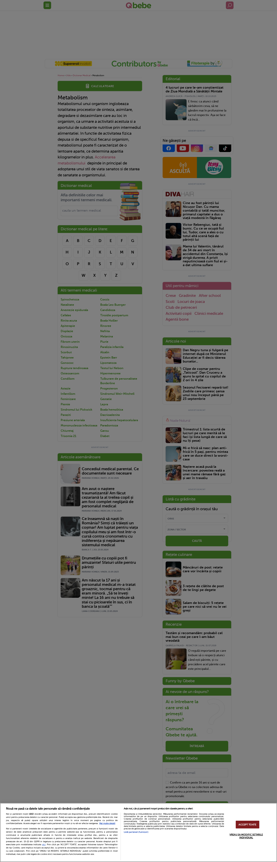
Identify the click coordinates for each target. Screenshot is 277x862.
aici (44, 844)
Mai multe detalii (107, 823)
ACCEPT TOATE (247, 824)
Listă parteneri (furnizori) (136, 832)
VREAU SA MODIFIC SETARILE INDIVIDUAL (246, 836)
